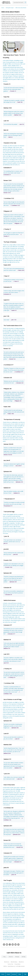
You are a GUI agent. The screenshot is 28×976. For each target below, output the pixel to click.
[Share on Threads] (10, 944)
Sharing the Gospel (10, 7)
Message (17, 956)
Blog (4, 956)
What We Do (21, 962)
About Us (11, 956)
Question (14, 974)
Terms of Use (10, 964)
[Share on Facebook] (4, 944)
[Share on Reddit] (15, 944)
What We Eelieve (14, 962)
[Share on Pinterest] (18, 944)
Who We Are (6, 962)
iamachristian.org (11, 966)
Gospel (8, 974)
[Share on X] (7, 944)
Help (25, 974)
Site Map (23, 956)
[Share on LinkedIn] (12, 944)
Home (2, 7)
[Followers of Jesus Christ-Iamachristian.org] (6, 3)
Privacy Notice (17, 964)
